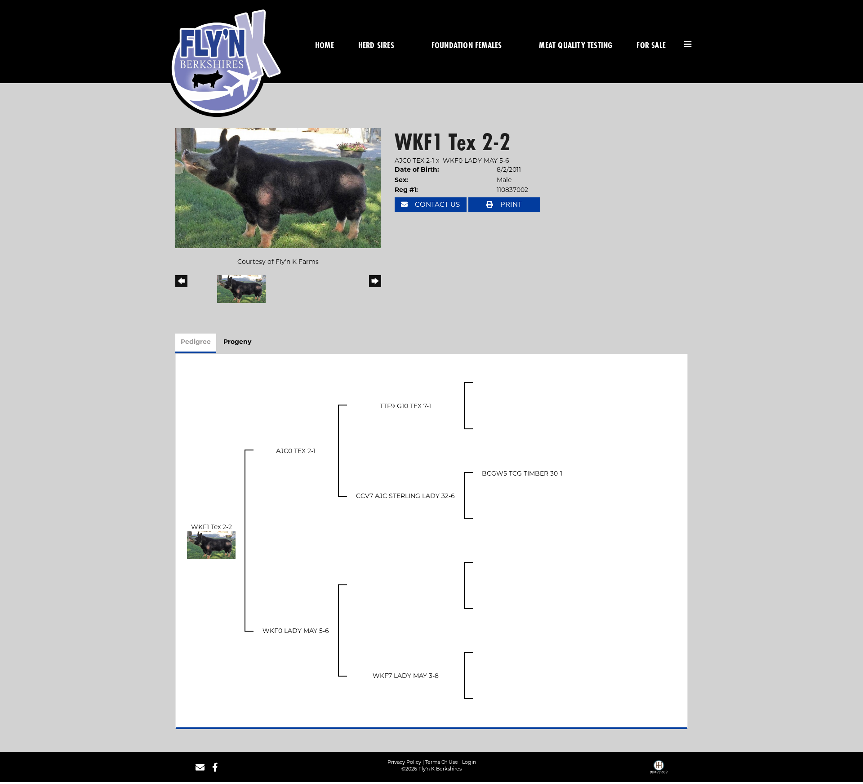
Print (510, 204)
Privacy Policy (404, 762)
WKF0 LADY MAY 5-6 (476, 160)
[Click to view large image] (278, 187)
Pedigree (196, 342)
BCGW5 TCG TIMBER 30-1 (522, 473)
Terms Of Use (441, 762)
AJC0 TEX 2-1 (414, 160)
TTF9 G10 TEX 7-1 (405, 406)
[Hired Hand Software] (658, 770)
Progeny (237, 342)
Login (469, 762)
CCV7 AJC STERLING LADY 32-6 (405, 496)
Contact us (436, 204)
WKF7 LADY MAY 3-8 (406, 676)
